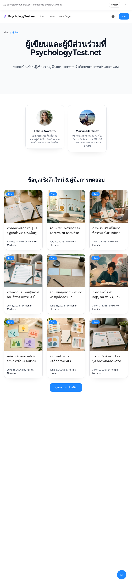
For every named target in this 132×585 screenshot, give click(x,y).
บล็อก (51, 16)
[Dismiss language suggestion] (125, 5)
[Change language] (113, 16)
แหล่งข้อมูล (65, 16)
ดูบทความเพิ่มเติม (66, 387)
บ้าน (42, 16)
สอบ (124, 16)
